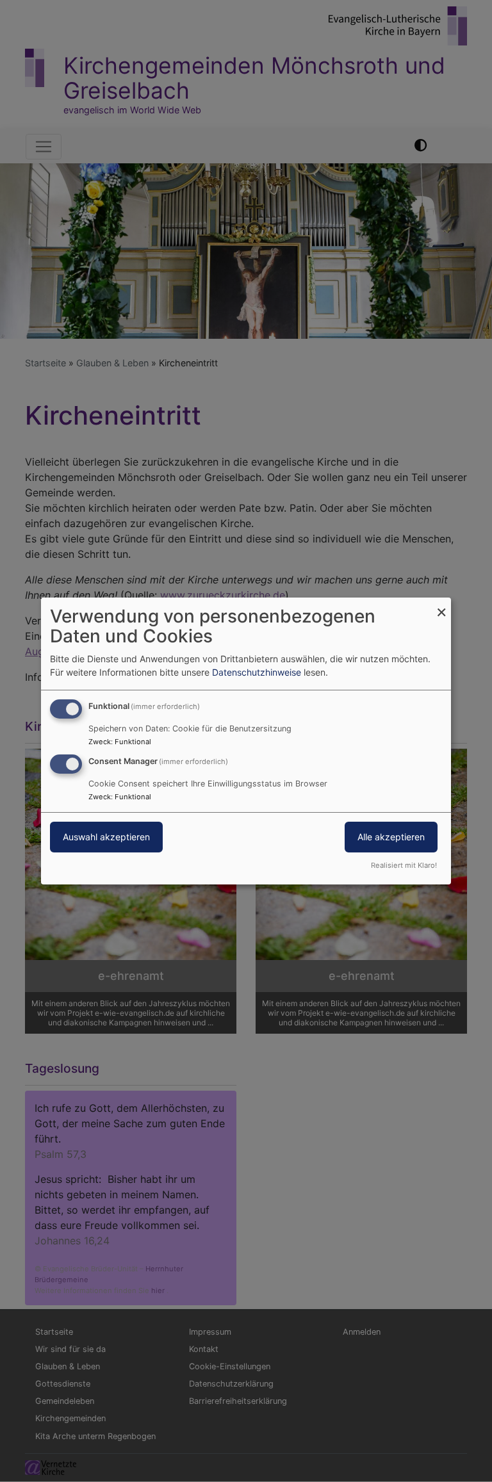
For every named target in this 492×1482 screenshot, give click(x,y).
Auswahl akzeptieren (106, 836)
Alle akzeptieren (391, 836)
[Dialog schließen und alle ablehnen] (441, 606)
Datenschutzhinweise (256, 672)
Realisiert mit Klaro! (404, 865)
